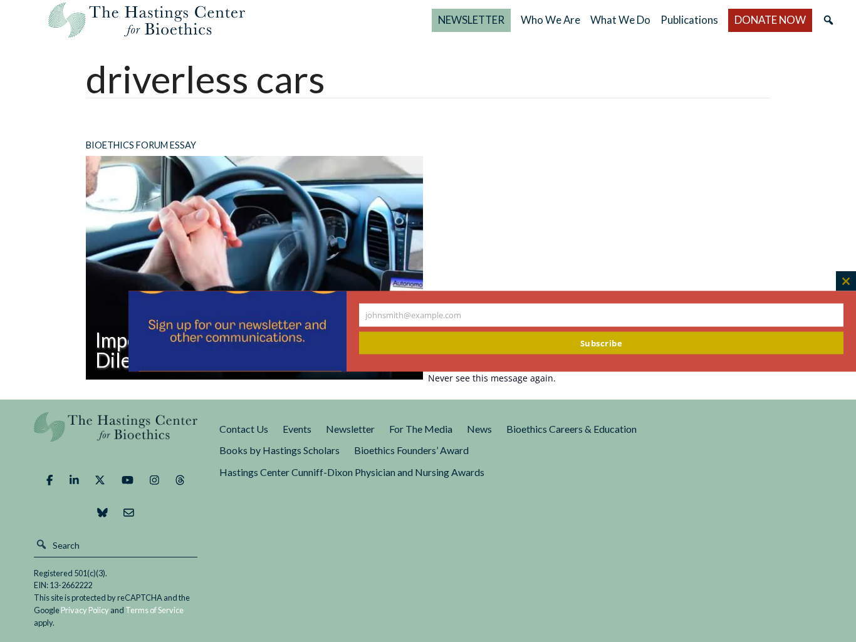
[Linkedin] (74, 480)
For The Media (420, 429)
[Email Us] (128, 513)
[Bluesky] (102, 513)
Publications (689, 19)
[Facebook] (49, 480)
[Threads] (180, 480)
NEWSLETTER (471, 19)
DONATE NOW (770, 19)
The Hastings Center (115, 435)
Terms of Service (154, 610)
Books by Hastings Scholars (279, 450)
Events (297, 429)
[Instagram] (154, 480)
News (479, 429)
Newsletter (350, 429)
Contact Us (243, 429)
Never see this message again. (492, 377)
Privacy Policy (85, 610)
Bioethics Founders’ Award (411, 450)
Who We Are (550, 19)
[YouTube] (127, 480)
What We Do (620, 19)
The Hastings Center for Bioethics (146, 20)
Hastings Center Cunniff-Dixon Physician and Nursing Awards (351, 472)
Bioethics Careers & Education (571, 429)
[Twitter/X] (99, 480)
